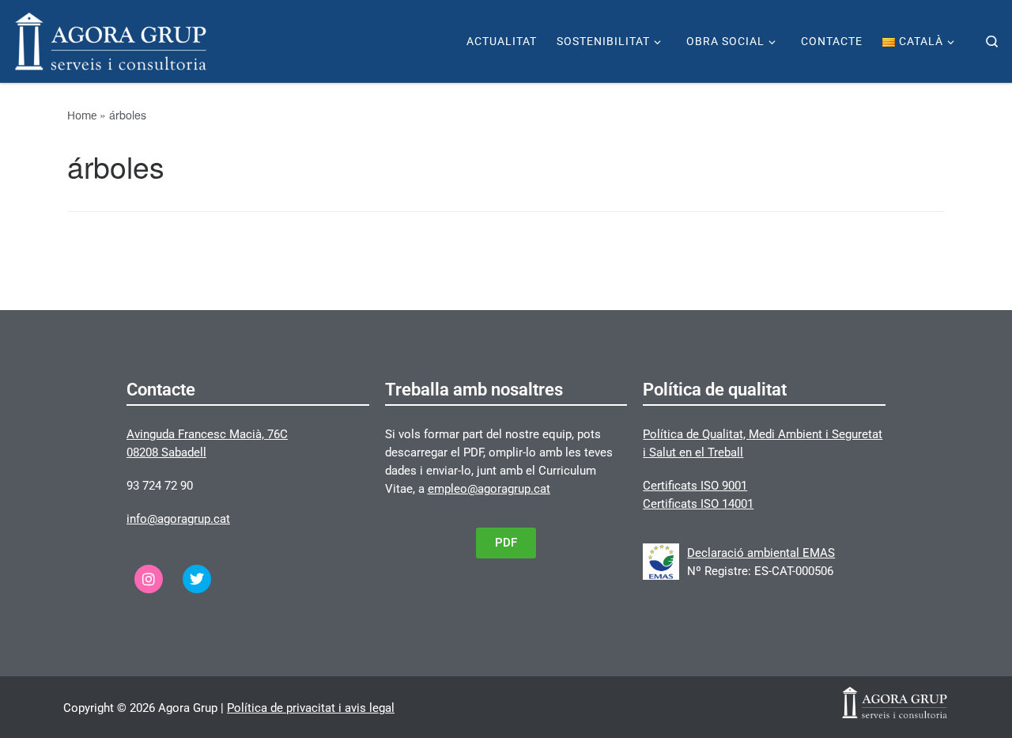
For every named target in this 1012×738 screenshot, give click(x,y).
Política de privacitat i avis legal (311, 708)
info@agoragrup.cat (178, 519)
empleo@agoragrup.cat (489, 489)
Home (81, 115)
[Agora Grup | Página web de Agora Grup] (111, 39)
